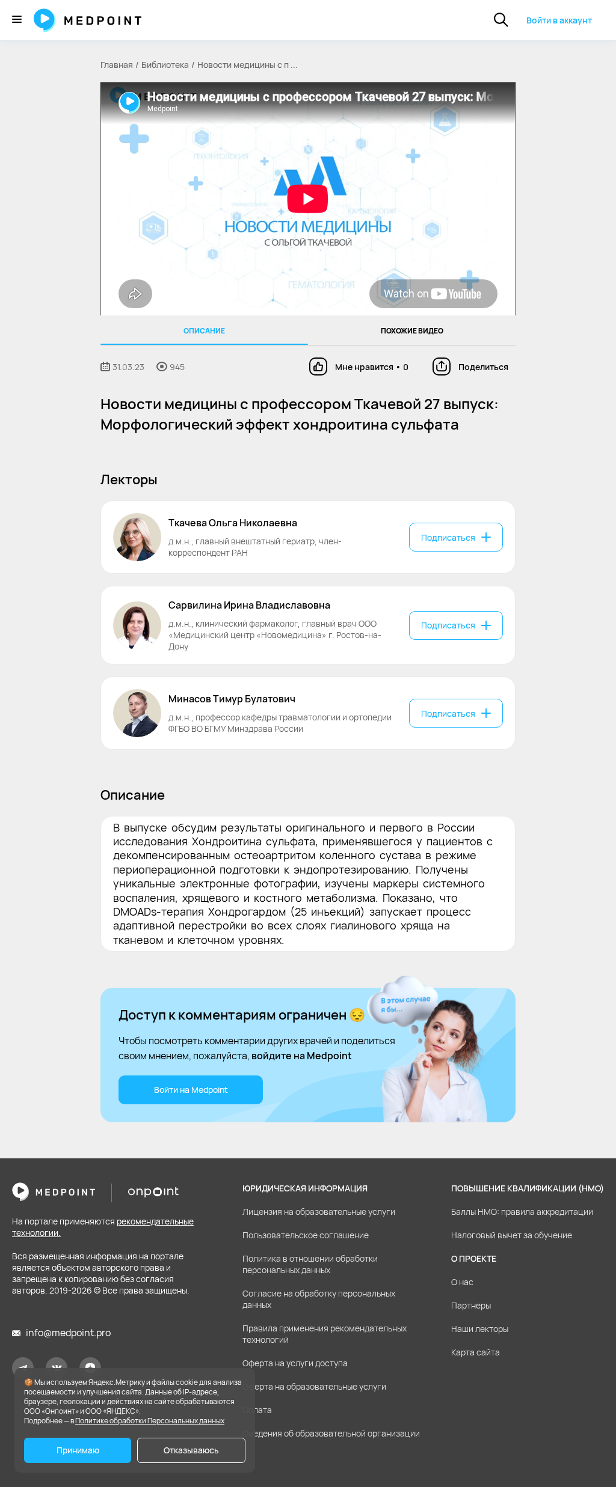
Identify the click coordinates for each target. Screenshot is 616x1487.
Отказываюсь (191, 1450)
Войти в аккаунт (559, 20)
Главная (116, 64)
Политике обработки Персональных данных (149, 1421)
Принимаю (78, 1450)
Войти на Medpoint (191, 1089)
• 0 (371, 367)
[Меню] (17, 20)
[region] (308, 330)
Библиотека (165, 64)
